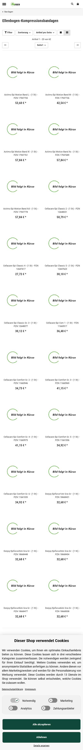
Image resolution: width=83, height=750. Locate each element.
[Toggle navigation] (4, 4)
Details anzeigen (41, 745)
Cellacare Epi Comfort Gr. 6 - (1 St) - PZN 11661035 (21, 495)
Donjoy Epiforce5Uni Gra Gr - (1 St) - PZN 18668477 (21, 610)
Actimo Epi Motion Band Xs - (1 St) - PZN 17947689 (62, 153)
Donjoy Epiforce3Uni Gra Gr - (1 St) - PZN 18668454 (62, 553)
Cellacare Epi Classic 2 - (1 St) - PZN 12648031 (62, 210)
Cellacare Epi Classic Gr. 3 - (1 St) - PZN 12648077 (21, 324)
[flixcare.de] (15, 4)
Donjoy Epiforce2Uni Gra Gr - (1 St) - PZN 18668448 (21, 553)
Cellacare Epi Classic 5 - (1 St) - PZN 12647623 (62, 267)
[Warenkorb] (78, 4)
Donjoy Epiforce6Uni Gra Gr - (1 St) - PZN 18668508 (62, 610)
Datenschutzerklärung (12, 689)
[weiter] (77, 45)
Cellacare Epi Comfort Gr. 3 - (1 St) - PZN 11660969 (62, 381)
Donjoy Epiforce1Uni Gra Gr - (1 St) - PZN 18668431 (62, 495)
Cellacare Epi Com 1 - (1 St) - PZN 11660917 (62, 324)
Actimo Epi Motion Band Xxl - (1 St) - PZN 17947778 (20, 210)
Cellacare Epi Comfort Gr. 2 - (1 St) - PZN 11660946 (21, 381)
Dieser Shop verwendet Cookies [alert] (41, 640)
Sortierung (23, 32)
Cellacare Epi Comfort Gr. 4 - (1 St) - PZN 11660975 (21, 438)
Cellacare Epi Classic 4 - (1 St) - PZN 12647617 (20, 267)
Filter (9, 32)
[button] (72, 4)
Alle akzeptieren (42, 724)
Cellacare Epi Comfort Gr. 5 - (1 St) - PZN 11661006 (62, 438)
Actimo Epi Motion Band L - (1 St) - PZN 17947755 (20, 96)
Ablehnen (41, 737)
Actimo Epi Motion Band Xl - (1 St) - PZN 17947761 (21, 153)
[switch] (14, 700)
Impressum (30, 689)
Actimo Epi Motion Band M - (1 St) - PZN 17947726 (62, 96)
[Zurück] (5, 45)
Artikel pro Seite (44, 32)
